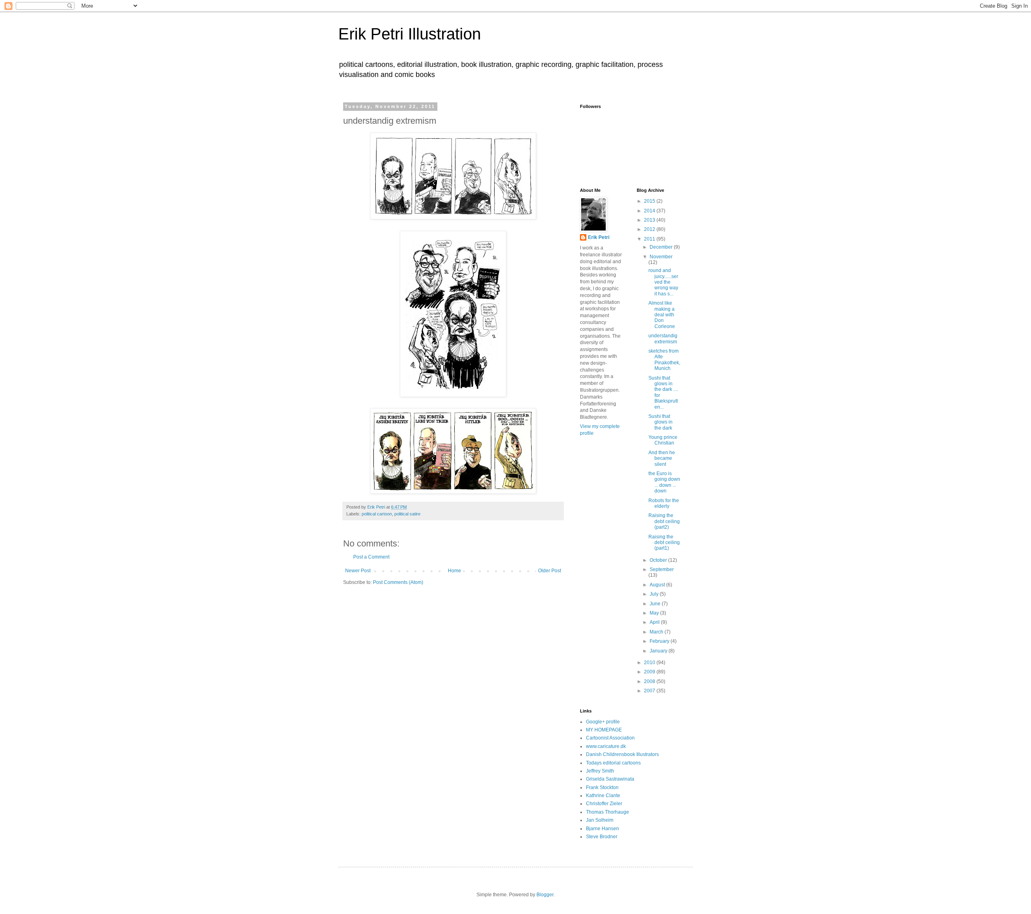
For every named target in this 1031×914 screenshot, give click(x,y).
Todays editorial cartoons (613, 763)
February (660, 641)
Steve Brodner (601, 836)
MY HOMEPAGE (604, 730)
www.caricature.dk (606, 746)
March (657, 632)
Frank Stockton (602, 787)
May (655, 613)
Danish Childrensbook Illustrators (622, 754)
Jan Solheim (599, 820)
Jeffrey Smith (600, 771)
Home (454, 570)
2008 (650, 681)
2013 (650, 220)
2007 (650, 691)
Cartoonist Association (610, 738)
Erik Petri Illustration (409, 34)
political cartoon (377, 513)
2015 (650, 201)
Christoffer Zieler (604, 803)
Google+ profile (603, 722)
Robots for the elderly (663, 503)
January (659, 651)
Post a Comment (371, 557)
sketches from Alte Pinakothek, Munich (664, 359)
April (655, 622)
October (659, 560)
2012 (650, 229)
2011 (650, 239)
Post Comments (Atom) (398, 582)
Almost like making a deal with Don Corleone (661, 314)
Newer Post (358, 570)
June (656, 604)
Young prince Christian (662, 440)
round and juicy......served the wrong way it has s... (663, 282)
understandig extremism (662, 338)
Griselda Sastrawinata (610, 779)
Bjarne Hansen (602, 828)
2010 (650, 662)
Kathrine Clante (603, 795)
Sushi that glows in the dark (660, 422)
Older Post (549, 570)
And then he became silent (661, 458)
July (655, 594)
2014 (650, 211)
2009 (650, 672)
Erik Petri (598, 237)
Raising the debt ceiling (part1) (664, 542)
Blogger (544, 894)
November (661, 257)
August (658, 585)
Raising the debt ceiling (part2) (664, 521)
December (662, 247)
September (662, 569)
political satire (407, 513)
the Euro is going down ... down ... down (664, 482)
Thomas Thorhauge (607, 812)
